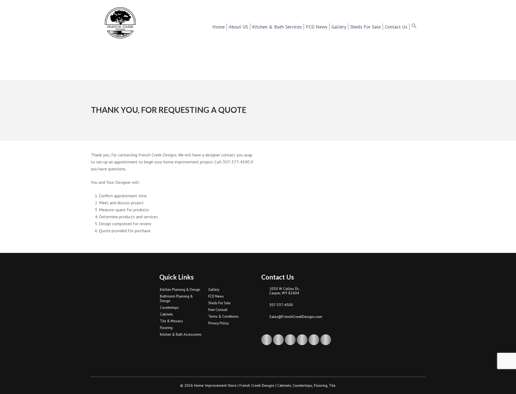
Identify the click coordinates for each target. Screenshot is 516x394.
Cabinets (166, 314)
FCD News (216, 296)
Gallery (213, 289)
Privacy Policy (218, 323)
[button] (417, 26)
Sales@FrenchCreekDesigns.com (295, 316)
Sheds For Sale (219, 303)
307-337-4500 (281, 305)
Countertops (169, 307)
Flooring (166, 327)
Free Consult (217, 309)
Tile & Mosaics (171, 321)
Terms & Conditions (223, 316)
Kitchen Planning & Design (180, 289)
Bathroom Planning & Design (176, 298)
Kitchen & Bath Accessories (181, 334)
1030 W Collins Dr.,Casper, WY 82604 (284, 290)
